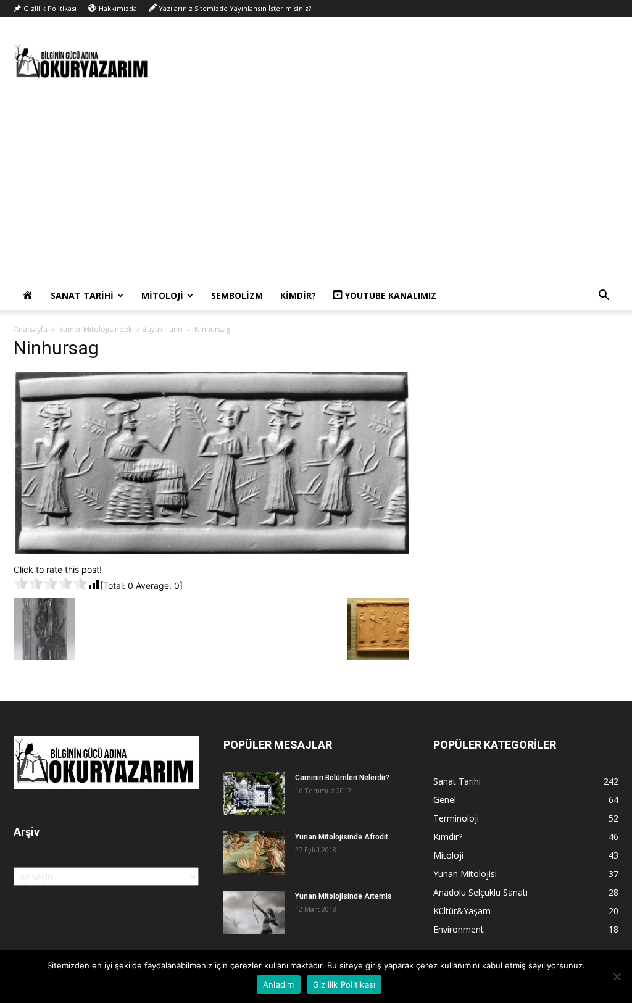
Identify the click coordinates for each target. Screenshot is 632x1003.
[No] (616, 976)
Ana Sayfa (31, 329)
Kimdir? (298, 295)
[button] (603, 296)
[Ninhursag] (211, 550)
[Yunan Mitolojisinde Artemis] (254, 912)
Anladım (278, 984)
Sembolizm (237, 295)
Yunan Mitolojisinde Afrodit (341, 837)
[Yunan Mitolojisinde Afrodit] (254, 853)
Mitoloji (162, 295)
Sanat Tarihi (82, 295)
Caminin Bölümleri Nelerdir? (342, 777)
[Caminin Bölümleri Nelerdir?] (254, 793)
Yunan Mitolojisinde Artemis (343, 896)
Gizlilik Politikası (344, 984)
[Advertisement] (316, 188)
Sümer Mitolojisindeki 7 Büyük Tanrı (121, 329)
